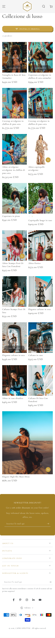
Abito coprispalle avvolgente (36, 168)
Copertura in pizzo (11, 216)
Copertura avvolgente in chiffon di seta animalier (39, 76)
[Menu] (4, 6)
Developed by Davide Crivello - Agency (27, 632)
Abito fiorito (34, 263)
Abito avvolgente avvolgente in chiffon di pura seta (13, 170)
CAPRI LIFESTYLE (23, 628)
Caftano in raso (35, 355)
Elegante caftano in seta (39, 309)
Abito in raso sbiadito (12, 398)
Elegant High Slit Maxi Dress (16, 476)
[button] (43, 6)
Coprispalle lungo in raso (40, 220)
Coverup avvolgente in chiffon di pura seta (13, 122)
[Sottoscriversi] (49, 524)
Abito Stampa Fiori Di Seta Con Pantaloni (12, 265)
